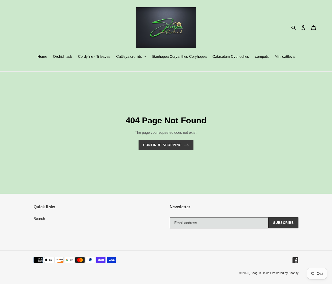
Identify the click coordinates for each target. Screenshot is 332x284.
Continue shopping (162, 145)
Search (39, 219)
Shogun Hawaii (261, 273)
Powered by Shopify (285, 273)
